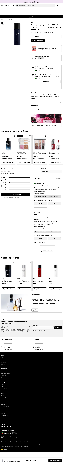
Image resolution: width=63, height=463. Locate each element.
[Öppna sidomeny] (2, 5)
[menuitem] (57, 5)
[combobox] (51, 171)
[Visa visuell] (2, 23)
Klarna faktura (49, 32)
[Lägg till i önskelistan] (14, 136)
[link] (15, 194)
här (13, 436)
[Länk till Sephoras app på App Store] (13, 433)
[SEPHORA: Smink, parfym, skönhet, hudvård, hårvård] (8, 5)
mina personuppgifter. (15, 331)
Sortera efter (43, 168)
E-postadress (35, 325)
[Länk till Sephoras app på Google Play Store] (5, 433)
